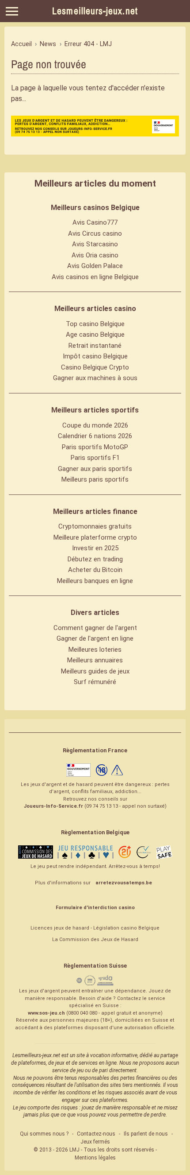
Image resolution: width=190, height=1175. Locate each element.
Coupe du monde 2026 (95, 425)
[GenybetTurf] (95, 126)
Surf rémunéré (95, 682)
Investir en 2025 (95, 548)
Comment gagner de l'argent (95, 628)
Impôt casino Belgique (95, 356)
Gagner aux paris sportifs (95, 469)
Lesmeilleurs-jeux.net (95, 10)
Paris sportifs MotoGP (95, 447)
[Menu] (12, 11)
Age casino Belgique (95, 334)
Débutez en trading (95, 559)
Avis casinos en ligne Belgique (95, 277)
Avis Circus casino (95, 233)
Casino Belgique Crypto (95, 367)
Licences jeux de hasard (59, 928)
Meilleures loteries (95, 650)
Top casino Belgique (95, 324)
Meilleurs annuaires (95, 660)
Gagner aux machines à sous (95, 378)
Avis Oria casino (95, 255)
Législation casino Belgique (126, 928)
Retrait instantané (95, 346)
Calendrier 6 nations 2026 (95, 436)
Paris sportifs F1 (95, 458)
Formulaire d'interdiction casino (95, 907)
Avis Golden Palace (95, 266)
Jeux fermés (95, 1142)
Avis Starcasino (95, 244)
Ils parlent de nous (146, 1134)
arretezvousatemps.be (123, 883)
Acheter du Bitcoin (95, 570)
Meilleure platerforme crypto (95, 537)
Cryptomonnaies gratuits (95, 526)
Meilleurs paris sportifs (95, 479)
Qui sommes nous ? (44, 1134)
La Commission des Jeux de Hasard (95, 939)
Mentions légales (95, 1158)
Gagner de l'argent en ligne (95, 638)
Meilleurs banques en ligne (95, 581)
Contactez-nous (96, 1134)
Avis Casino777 (95, 222)
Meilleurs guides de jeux (95, 671)
